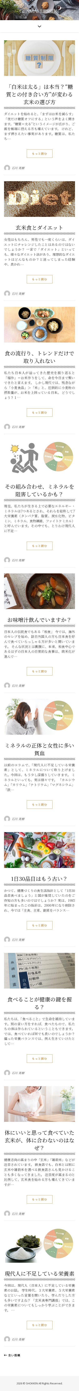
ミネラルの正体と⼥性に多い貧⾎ (39, 749)
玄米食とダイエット (39, 227)
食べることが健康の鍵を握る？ (39, 1002)
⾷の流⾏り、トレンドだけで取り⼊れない (39, 356)
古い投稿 (13, 1355)
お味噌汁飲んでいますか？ (39, 619)
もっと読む (39, 153)
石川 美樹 (18, 168)
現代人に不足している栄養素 (40, 1273)
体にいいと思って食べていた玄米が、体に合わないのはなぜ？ (40, 1140)
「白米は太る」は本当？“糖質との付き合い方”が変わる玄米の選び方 (39, 94)
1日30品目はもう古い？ (39, 878)
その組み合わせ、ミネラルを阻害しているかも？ (39, 490)
